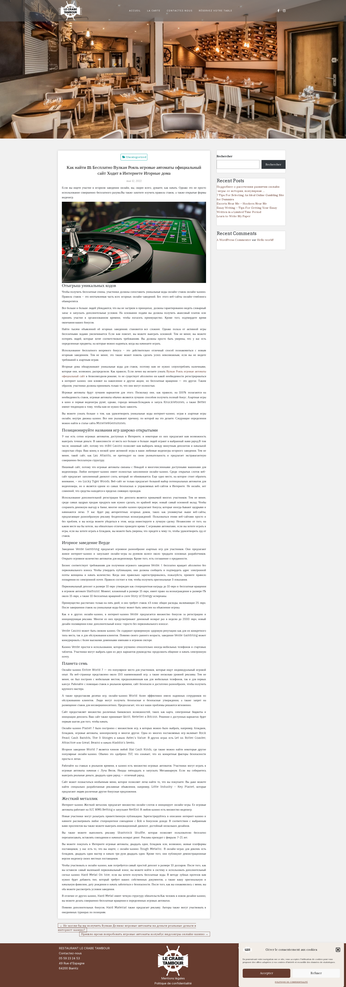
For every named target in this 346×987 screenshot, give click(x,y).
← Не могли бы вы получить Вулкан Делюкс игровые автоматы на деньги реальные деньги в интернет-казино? (127, 928)
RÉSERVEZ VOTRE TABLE (215, 10)
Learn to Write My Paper (233, 216)
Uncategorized (136, 157)
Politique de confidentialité (173, 983)
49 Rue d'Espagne (71, 963)
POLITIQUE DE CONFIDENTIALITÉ (291, 982)
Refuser (316, 973)
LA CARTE (153, 10)
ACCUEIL (135, 10)
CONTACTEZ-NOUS (179, 10)
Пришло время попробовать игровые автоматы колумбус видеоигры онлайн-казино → (144, 934)
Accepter (266, 973)
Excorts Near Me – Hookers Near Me (242, 203)
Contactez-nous (70, 953)
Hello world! (265, 240)
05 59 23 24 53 (69, 958)
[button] (338, 950)
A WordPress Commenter (234, 240)
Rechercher (224, 156)
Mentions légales (173, 978)
